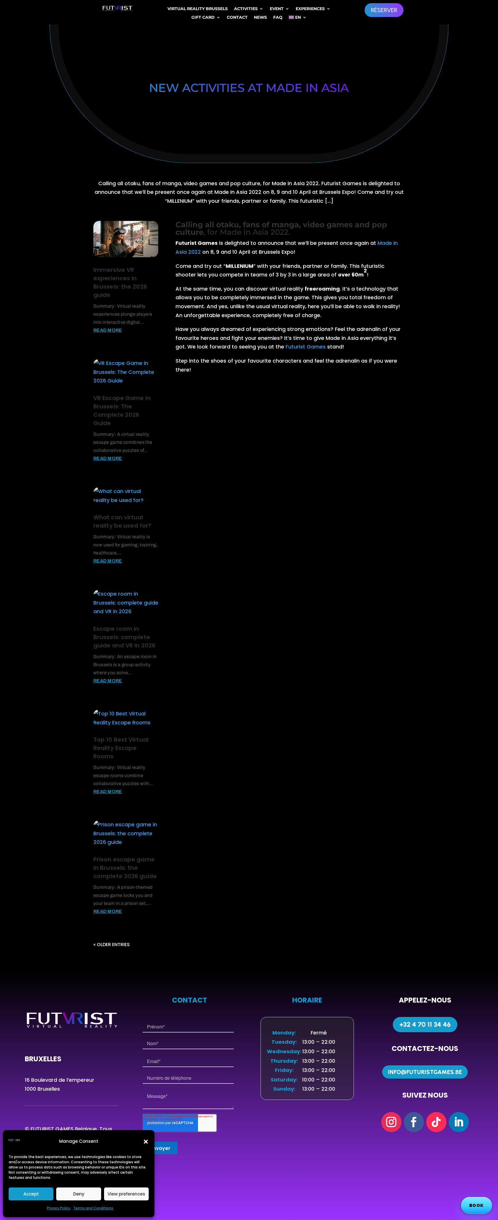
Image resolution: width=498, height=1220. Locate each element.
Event (277, 9)
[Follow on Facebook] (414, 1122)
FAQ (277, 17)
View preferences (126, 1194)
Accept (31, 1194)
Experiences (310, 9)
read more (107, 330)
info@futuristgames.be (425, 1072)
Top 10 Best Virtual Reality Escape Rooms (120, 748)
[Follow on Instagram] (391, 1122)
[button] (146, 1142)
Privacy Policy (58, 1208)
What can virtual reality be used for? (122, 521)
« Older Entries (111, 944)
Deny (78, 1194)
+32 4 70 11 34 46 (425, 1024)
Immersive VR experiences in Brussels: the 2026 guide (120, 282)
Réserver (384, 10)
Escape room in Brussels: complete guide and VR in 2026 (124, 637)
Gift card (203, 17)
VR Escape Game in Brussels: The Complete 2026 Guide (122, 410)
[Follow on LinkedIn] (459, 1122)
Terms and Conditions (93, 1208)
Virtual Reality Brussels (197, 9)
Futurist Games (306, 346)
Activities (246, 9)
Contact (237, 17)
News (260, 17)
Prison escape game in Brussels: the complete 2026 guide (125, 867)
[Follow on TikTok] (436, 1122)
